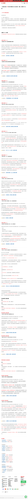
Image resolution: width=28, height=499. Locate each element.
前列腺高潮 (3, 450)
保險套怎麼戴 (4, 467)
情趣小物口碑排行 (4, 441)
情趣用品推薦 (4, 440)
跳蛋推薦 (3, 456)
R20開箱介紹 (4, 447)
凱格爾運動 (3, 459)
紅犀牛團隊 (4, 469)
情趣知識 (4, 470)
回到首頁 (3, 472)
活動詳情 (23, 0)
